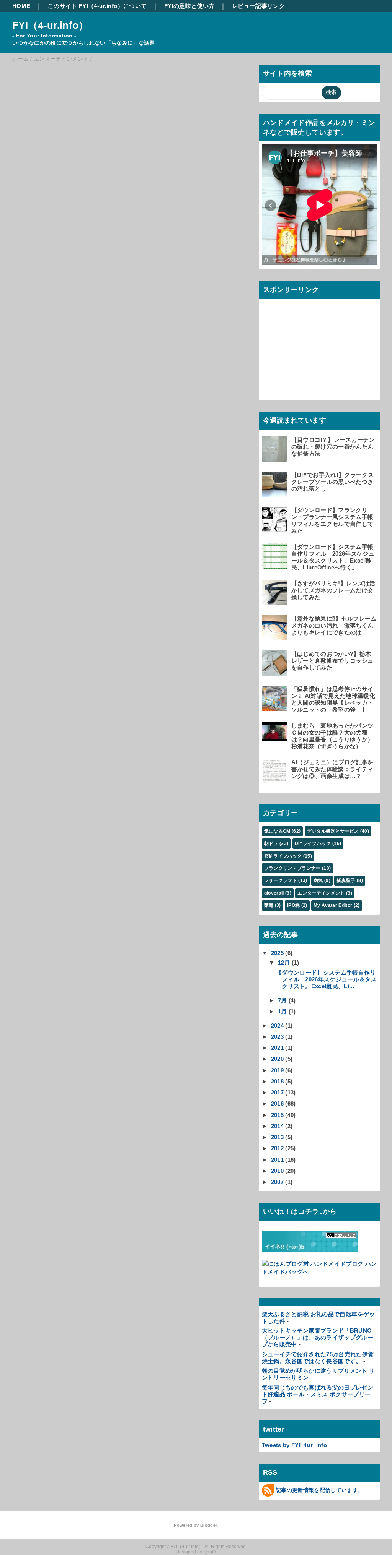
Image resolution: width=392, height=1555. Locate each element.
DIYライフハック (313, 843)
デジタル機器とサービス (333, 831)
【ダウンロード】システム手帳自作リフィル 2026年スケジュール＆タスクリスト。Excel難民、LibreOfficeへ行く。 (332, 557)
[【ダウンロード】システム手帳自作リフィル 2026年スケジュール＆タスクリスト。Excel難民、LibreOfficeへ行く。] (275, 565)
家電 (269, 905)
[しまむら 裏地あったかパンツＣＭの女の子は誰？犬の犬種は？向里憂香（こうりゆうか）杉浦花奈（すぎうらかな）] (275, 737)
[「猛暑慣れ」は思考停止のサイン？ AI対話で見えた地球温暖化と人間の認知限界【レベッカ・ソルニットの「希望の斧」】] (275, 707)
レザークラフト (280, 880)
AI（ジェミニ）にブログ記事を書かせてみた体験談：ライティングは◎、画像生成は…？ (332, 769)
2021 (277, 1047)
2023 (277, 1036)
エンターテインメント (321, 893)
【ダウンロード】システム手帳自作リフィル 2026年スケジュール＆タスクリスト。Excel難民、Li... (326, 979)
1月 (282, 1011)
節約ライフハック (283, 856)
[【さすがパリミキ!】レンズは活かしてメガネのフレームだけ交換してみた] (275, 601)
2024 (277, 1025)
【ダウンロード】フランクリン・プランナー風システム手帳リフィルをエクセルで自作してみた (332, 520)
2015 (277, 1115)
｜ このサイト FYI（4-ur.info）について (91, 6)
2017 (277, 1092)
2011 (277, 1159)
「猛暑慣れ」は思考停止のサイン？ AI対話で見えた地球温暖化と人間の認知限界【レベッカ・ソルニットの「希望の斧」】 (333, 699)
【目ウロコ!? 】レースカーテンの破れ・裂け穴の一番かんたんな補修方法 (333, 446)
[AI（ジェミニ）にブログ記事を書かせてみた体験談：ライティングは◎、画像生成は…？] (275, 780)
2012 (277, 1148)
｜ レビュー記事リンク (252, 6)
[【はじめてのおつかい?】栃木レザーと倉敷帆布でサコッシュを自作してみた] (275, 672)
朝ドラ (271, 843)
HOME (21, 6)
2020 (277, 1059)
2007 (277, 1182)
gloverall (274, 893)
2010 (277, 1170)
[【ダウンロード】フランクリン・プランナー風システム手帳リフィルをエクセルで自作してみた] (275, 528)
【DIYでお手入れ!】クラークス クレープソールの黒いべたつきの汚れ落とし (332, 482)
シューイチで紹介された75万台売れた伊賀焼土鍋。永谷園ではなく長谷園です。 (318, 1357)
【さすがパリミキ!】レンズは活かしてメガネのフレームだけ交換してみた (333, 590)
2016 (277, 1103)
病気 (318, 880)
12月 (284, 962)
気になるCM (277, 831)
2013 (277, 1137)
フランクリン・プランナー (292, 868)
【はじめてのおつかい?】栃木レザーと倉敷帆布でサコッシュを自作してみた (332, 660)
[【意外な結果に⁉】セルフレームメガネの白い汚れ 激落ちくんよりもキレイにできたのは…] (275, 637)
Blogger (208, 1525)
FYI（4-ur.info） (50, 25)
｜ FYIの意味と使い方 (183, 6)
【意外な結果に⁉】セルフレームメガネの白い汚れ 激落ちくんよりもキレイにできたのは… (334, 625)
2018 (277, 1081)
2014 (277, 1126)
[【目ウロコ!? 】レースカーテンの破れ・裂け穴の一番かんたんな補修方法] (275, 458)
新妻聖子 (345, 880)
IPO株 (293, 905)
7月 (282, 1000)
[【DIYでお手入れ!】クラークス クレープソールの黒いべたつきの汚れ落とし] (275, 493)
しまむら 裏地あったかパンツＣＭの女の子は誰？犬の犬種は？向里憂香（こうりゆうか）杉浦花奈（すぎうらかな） (332, 735)
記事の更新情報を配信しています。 (319, 1490)
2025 (277, 953)
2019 (277, 1070)
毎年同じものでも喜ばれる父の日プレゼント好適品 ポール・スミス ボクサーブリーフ (317, 1394)
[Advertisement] (319, 349)
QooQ (209, 1552)
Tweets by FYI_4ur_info (294, 1445)
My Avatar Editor (333, 905)
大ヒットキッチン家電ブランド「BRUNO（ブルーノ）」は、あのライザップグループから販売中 (317, 1337)
